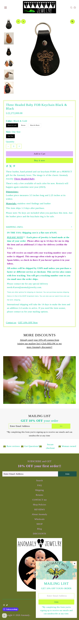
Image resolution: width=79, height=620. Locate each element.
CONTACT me (39, 499)
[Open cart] (75, 7)
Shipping (39, 490)
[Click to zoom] (72, 21)
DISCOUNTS (39, 533)
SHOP (39, 524)
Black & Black (35, 125)
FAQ (39, 485)
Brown (23, 125)
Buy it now (39, 160)
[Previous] (18, 21)
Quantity (10, 141)
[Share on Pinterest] (14, 166)
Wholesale (39, 519)
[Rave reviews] (4, 446)
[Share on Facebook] (7, 166)
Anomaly (25, 615)
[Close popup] (74, 563)
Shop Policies (39, 504)
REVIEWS (39, 509)
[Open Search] (71, 8)
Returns (39, 495)
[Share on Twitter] (10, 166)
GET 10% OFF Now (28, 322)
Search (39, 480)
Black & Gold (12, 125)
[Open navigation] (11, 7)
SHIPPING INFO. (14, 227)
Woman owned (69, 446)
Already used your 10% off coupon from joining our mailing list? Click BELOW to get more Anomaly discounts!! (39, 343)
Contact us (11, 322)
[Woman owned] (60, 446)
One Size (10, 136)
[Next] (23, 21)
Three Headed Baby (24, 178)
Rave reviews (13, 446)
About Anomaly (39, 514)
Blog (39, 528)
